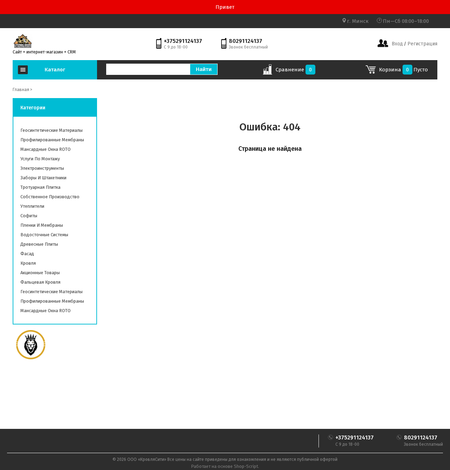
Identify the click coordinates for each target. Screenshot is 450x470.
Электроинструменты (42, 168)
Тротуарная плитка (40, 187)
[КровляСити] (22, 41)
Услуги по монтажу (40, 158)
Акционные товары (40, 272)
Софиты (28, 215)
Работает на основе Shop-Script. (225, 466)
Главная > (22, 89)
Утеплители (32, 206)
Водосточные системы (44, 234)
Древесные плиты (39, 244)
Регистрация (421, 44)
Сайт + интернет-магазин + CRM (44, 52)
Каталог (55, 69)
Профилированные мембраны (52, 139)
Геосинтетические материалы (51, 130)
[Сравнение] (267, 72)
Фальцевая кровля (40, 282)
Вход (397, 44)
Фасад (27, 253)
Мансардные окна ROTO (45, 149)
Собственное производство (49, 196)
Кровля (28, 263)
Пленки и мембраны (41, 225)
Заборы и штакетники (43, 177)
